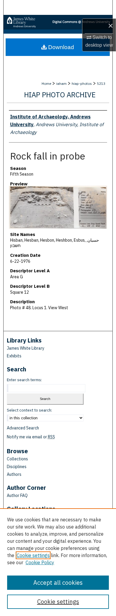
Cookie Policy (40, 562)
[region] (58, 562)
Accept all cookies (58, 583)
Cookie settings (33, 555)
